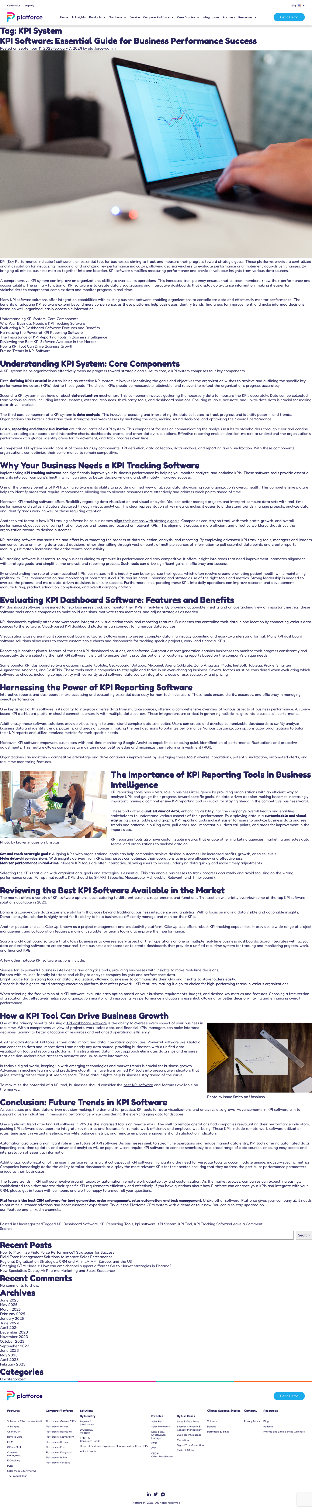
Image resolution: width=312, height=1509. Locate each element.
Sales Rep (156, 1421)
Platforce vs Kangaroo (59, 1452)
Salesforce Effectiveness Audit (24, 1421)
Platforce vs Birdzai (57, 1442)
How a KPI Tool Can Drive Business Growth (36, 346)
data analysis (88, 414)
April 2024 (9, 1327)
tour (199, 1204)
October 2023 (12, 1341)
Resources (245, 17)
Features (13, 1411)
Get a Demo (289, 17)
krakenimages (27, 842)
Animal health (88, 1451)
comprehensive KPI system (26, 280)
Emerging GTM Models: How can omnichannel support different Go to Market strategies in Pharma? (86, 1265)
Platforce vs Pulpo (56, 1457)
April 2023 (9, 1359)
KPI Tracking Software (212, 1223)
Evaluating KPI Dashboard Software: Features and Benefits (50, 327)
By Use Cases (186, 1416)
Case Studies (186, 17)
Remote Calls (14, 1436)
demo (185, 1204)
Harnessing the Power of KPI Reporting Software (41, 332)
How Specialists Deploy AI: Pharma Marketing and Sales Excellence (57, 1270)
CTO (153, 1448)
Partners (229, 17)
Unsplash (54, 842)
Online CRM (14, 1431)
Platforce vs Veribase (58, 1462)
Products (95, 17)
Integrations (211, 17)
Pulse (10, 1465)
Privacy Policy (252, 1421)
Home (64, 17)
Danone (211, 1426)
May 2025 (8, 1304)
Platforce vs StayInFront (60, 1436)
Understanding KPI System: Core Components (39, 318)
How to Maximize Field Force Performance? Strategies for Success (57, 1252)
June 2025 (9, 1300)
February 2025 (12, 1313)
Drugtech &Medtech (86, 1431)
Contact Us (13, 5)
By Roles (157, 1416)
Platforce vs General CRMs (61, 1421)
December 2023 (14, 1332)
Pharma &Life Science (87, 1423)
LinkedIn (37, 1209)
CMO (154, 1443)
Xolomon (212, 1421)
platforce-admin (102, 48)
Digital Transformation (190, 1445)
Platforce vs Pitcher (57, 1426)
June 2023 (9, 1350)
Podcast (268, 1426)
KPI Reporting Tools (116, 1223)
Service (135, 17)
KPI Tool (185, 1223)
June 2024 (9, 1323)
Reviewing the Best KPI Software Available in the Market (48, 341)
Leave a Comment (247, 1223)
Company (28, 5)
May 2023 (9, 1355)
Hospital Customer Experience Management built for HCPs (114, 1446)
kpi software (145, 1223)
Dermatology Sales (218, 1431)
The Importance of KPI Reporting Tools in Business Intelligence (53, 337)
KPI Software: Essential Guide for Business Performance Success (128, 40)
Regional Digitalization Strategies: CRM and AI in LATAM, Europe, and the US (66, 1261)
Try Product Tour (17, 1475)
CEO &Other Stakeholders (162, 1455)
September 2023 (14, 1345)
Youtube (14, 1209)
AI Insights (79, 17)
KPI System (166, 1223)
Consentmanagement (14, 1454)
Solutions (115, 17)
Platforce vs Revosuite (59, 1431)
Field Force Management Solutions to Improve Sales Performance (56, 1256)
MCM (10, 1442)
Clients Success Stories (223, 1411)
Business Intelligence (189, 1434)
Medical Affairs (185, 1450)
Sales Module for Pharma (21, 1470)
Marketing (183, 1440)
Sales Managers (160, 1426)
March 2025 (10, 1309)
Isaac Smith (233, 1096)
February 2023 (12, 1364)
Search (6, 1228)
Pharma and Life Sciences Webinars (284, 1431)
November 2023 (14, 1336)
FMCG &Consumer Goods (90, 1439)
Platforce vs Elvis (56, 1447)
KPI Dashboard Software (77, 1223)
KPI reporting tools (127, 791)
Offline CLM (14, 1447)
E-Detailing (13, 1460)
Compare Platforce (156, 17)
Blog (266, 1421)
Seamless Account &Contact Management (189, 1428)
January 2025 (12, 1318)
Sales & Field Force (188, 1421)
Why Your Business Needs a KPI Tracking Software (42, 323)
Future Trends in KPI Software (25, 350)
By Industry (88, 1416)
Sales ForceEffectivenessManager (159, 1434)
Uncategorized (30, 1223)
